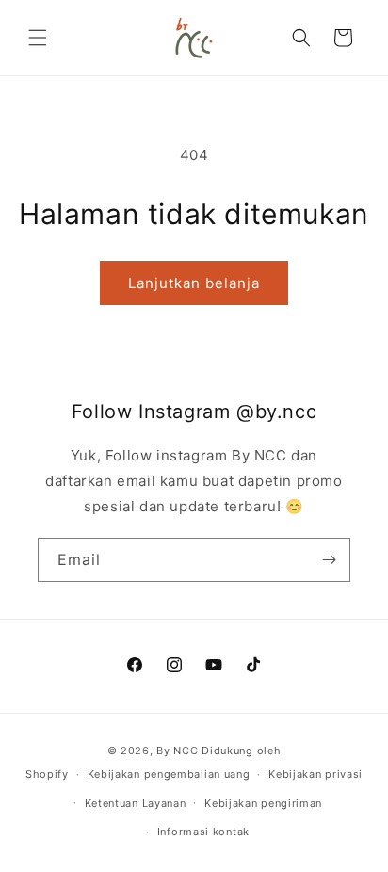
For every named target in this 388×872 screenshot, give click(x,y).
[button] (37, 37)
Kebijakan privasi (315, 774)
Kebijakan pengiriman (263, 803)
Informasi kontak (203, 831)
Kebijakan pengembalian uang (169, 774)
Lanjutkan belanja (194, 283)
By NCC (177, 750)
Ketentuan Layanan (135, 803)
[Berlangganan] (328, 560)
